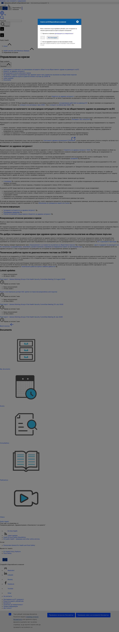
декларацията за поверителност (64, 33)
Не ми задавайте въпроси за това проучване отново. (57, 41)
